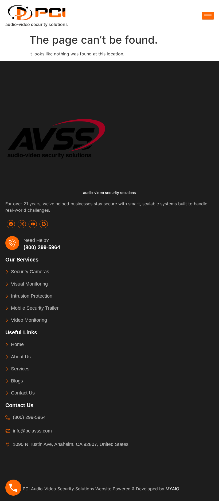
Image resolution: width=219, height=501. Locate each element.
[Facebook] (11, 224)
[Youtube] (33, 224)
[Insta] (22, 224)
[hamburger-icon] (208, 16)
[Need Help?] (12, 243)
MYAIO (172, 488)
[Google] (44, 224)
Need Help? (36, 240)
